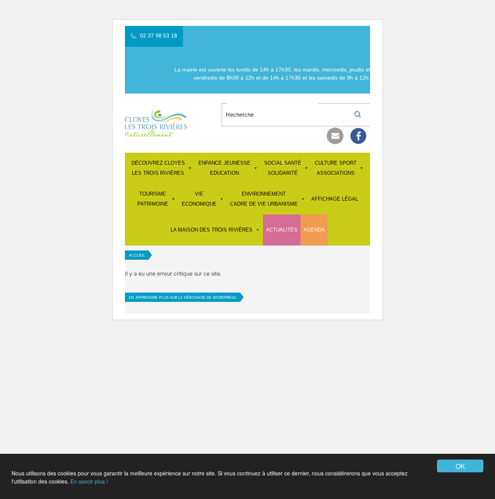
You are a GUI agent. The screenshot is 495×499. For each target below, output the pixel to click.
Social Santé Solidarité (282, 168)
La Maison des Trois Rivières (212, 230)
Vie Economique (199, 199)
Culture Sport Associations (336, 168)
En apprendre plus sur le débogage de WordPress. (183, 297)
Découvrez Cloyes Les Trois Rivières (158, 168)
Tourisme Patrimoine (152, 199)
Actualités (281, 230)
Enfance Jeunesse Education (224, 168)
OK (460, 466)
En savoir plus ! (89, 481)
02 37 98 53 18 (158, 35)
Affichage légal (334, 199)
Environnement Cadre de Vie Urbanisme (264, 199)
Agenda (314, 230)
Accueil (137, 255)
